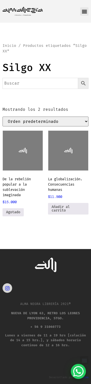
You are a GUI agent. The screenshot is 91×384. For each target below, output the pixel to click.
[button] (84, 11)
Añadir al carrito (61, 209)
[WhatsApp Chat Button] (78, 371)
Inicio (9, 45)
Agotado (13, 212)
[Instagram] (7, 288)
